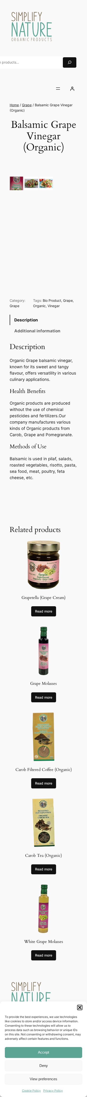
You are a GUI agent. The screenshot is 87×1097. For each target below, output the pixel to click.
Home (14, 105)
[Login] (72, 88)
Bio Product (52, 300)
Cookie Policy (31, 1090)
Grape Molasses (43, 683)
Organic (39, 306)
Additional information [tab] (37, 330)
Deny (43, 1066)
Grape (27, 105)
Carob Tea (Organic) (43, 855)
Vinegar (54, 306)
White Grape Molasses (43, 941)
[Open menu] (58, 88)
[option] (31, 183)
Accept (43, 1052)
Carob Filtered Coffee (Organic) (43, 769)
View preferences (43, 1079)
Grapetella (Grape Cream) (43, 597)
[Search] (69, 62)
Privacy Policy (53, 1090)
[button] (79, 1007)
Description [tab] (26, 320)
